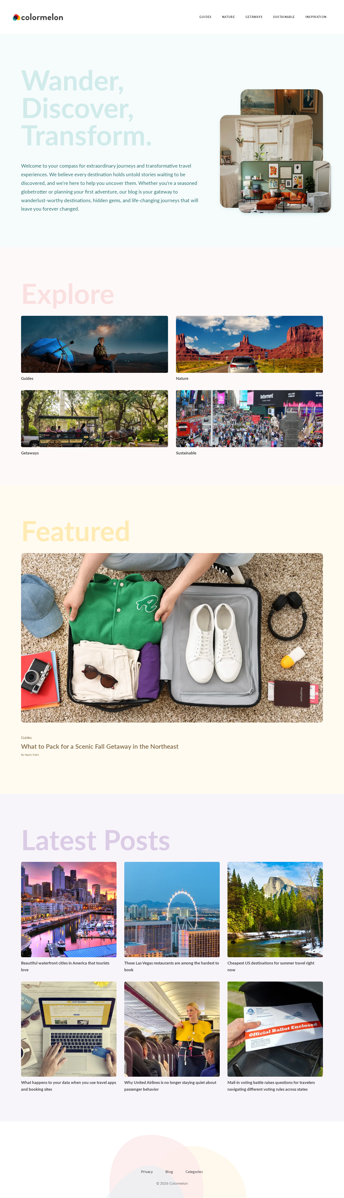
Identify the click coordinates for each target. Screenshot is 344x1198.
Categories (194, 1172)
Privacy (147, 1172)
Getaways (254, 17)
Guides (205, 17)
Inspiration (316, 17)
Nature (228, 17)
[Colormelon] (38, 17)
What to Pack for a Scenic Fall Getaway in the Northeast (100, 747)
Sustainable (284, 17)
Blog (169, 1172)
